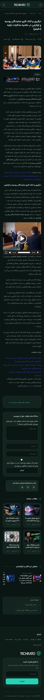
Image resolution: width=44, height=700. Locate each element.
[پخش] (38, 252)
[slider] (24, 252)
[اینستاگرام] (28, 487)
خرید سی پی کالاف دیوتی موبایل (27, 610)
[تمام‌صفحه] (6, 252)
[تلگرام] (22, 487)
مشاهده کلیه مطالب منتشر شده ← (19, 402)
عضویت (22, 681)
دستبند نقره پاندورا (31, 605)
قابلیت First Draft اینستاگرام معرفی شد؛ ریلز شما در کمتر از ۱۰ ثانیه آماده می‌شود (25, 579)
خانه (39, 13)
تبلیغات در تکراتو (36, 639)
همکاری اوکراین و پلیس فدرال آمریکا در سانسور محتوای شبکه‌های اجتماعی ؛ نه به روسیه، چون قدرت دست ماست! (22, 176)
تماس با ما (18, 639)
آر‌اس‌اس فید (37, 645)
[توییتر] (33, 487)
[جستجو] (3, 5)
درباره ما (25, 639)
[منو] (40, 5)
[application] (22, 238)
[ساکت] (10, 252)
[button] (22, 239)
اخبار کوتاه (32, 13)
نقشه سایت (8, 639)
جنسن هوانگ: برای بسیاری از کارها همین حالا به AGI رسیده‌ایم (32, 547)
